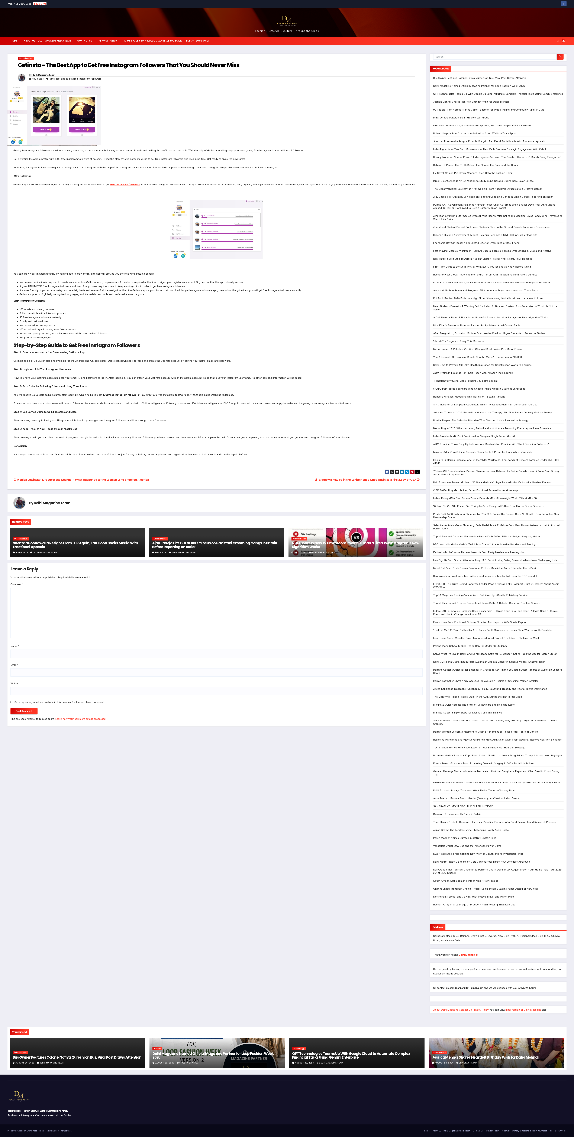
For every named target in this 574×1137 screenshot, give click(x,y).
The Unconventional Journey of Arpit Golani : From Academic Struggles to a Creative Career (487, 188)
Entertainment (20, 1052)
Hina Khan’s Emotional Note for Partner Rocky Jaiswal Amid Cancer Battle (476, 325)
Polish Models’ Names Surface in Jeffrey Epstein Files (464, 837)
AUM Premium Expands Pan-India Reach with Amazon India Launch (473, 372)
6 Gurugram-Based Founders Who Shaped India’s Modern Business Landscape (479, 388)
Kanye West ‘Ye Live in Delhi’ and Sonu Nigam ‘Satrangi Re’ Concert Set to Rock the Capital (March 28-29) (495, 653)
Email (14, 664)
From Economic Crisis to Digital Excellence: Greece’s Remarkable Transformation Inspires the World (491, 282)
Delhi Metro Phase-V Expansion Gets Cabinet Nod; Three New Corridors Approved (481, 861)
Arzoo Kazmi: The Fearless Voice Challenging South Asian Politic (471, 830)
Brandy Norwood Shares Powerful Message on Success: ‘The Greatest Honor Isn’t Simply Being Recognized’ (497, 157)
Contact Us (84, 40)
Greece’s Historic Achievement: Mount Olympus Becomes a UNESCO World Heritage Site (485, 234)
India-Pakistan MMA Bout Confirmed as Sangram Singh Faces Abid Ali (474, 436)
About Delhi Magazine (445, 1009)
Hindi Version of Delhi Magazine (523, 1009)
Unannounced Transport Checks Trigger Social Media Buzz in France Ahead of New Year (485, 888)
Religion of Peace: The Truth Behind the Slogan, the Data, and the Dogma (476, 165)
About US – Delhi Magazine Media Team (47, 40)
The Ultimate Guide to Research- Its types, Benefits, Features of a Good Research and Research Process (494, 822)
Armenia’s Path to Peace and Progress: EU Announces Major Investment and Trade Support (487, 290)
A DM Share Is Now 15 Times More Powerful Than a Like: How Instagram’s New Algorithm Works (355, 545)
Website (14, 683)
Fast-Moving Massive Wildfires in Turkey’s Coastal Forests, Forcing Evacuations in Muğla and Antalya (492, 250)
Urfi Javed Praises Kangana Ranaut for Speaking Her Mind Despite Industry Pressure (483, 125)
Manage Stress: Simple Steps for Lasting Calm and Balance (467, 712)
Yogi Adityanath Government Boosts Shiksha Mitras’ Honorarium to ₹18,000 (477, 357)
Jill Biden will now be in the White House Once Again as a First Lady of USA (366, 479)
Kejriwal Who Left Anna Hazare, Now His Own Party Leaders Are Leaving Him (478, 552)
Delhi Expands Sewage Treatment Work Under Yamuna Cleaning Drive (474, 790)
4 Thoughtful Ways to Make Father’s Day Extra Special (465, 380)
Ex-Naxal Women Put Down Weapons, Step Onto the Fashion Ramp (473, 172)
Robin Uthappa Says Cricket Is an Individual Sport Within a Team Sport (474, 133)
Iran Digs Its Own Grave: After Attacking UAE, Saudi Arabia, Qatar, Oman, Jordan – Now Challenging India (495, 560)
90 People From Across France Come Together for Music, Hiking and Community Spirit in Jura (489, 109)
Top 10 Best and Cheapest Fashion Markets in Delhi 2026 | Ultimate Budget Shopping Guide (486, 536)
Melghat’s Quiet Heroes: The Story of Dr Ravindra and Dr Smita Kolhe (474, 704)
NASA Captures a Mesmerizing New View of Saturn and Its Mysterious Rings (478, 853)
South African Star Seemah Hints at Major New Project (465, 880)
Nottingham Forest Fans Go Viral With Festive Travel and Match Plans (474, 896)
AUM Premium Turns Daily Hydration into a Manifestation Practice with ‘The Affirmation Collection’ (491, 444)
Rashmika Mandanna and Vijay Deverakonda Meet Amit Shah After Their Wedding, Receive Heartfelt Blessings (497, 739)
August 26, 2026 (25, 1063)
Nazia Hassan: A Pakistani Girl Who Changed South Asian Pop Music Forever (478, 349)
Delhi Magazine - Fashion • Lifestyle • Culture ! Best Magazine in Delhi (37, 1110)
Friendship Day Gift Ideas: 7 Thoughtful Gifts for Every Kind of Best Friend (476, 242)
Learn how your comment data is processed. (80, 718)
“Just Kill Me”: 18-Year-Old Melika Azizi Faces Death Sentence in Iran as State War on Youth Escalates (492, 630)
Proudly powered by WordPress (22, 1131)
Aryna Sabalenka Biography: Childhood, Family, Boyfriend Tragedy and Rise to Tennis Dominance (490, 688)
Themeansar (65, 1131)
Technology (299, 1048)
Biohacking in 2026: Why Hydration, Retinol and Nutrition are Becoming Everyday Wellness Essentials (492, 428)
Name (14, 646)
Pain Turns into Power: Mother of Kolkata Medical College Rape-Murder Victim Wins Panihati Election (492, 482)
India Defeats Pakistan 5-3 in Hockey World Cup (461, 117)
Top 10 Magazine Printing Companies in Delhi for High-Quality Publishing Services (481, 595)
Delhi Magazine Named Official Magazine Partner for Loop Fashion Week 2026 (479, 85)
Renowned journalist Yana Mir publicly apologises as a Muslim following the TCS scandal (485, 576)
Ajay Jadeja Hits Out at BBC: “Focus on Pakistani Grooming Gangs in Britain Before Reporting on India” (214, 545)
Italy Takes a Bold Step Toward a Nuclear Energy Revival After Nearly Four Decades (482, 258)
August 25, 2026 (305, 1063)
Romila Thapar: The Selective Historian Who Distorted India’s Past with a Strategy (480, 420)
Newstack (51, 1131)
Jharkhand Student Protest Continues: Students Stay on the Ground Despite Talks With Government (491, 227)
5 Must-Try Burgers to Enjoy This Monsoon (458, 341)
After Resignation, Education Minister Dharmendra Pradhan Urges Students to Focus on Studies (489, 333)
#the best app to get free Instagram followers (75, 78)
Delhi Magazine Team (44, 75)
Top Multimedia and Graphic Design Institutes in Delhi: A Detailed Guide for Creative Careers (486, 603)
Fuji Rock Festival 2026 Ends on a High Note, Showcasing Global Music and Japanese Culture (488, 298)
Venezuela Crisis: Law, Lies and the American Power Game (467, 845)
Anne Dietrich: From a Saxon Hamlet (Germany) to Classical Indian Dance (476, 798)
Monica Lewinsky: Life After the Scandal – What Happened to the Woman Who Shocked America (82, 479)
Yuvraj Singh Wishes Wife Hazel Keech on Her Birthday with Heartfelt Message (479, 747)
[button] (558, 40)
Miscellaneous (25, 58)
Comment (16, 584)
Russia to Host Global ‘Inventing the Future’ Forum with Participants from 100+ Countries (485, 274)
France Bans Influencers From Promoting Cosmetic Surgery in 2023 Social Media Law (483, 763)
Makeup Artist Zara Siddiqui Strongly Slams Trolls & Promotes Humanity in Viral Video (483, 452)
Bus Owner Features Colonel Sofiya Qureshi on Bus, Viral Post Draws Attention (479, 77)
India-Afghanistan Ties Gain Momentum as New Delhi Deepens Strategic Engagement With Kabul (489, 149)
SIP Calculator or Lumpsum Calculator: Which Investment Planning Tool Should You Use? (486, 404)
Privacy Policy (108, 40)
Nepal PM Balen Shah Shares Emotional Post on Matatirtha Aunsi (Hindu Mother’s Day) (484, 568)
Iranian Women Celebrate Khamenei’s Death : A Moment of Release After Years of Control (486, 731)
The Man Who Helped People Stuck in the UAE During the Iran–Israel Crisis (477, 696)
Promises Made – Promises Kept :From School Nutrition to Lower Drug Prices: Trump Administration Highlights (497, 755)
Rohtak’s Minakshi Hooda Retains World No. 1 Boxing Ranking (469, 396)
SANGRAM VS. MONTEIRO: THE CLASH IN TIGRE (463, 806)
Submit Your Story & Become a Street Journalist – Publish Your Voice (166, 40)
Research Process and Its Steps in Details (457, 814)
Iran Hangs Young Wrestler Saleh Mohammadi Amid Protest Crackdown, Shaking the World (486, 638)
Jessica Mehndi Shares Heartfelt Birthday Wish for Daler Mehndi (471, 101)
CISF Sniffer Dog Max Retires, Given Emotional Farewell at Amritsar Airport (477, 490)
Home (14, 40)
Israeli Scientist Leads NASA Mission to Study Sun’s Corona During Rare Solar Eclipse (483, 180)
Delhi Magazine (468, 954)
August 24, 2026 (444, 1063)
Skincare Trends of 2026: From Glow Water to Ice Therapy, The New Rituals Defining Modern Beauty (492, 412)
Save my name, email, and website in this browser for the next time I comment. (59, 702)
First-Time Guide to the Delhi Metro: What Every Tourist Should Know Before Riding (482, 266)
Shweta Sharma (188, 1063)
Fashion (157, 1048)
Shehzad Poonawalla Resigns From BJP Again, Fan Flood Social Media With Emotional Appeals (75, 545)
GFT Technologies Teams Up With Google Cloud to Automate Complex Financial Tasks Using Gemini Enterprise (498, 93)
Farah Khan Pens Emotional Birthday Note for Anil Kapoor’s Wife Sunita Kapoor (480, 622)
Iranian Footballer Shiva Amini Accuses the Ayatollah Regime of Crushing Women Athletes (486, 680)
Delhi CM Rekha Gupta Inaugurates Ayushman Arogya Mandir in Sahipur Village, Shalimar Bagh (489, 661)
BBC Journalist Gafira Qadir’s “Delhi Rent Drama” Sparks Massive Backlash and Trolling (484, 544)
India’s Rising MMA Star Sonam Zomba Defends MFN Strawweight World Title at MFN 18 (485, 498)
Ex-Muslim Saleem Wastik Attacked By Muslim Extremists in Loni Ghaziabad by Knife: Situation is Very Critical (496, 782)
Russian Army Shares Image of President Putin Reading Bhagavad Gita (474, 904)
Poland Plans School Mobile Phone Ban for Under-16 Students (470, 645)
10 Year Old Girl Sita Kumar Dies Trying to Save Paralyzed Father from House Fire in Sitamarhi (488, 506)
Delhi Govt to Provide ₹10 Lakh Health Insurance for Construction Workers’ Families (482, 364)
